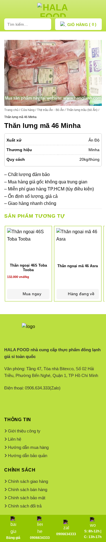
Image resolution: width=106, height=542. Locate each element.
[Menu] (7, 10)
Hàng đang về (81, 294)
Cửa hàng (27, 110)
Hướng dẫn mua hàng (28, 447)
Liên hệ (14, 439)
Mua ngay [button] (32, 294)
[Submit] (45, 24)
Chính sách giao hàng (28, 481)
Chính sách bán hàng (27, 489)
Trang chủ (11, 110)
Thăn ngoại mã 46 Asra (77, 266)
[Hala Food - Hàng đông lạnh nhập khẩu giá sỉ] (53, 10)
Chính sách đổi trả (25, 506)
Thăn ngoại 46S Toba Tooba (28, 267)
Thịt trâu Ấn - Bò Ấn (50, 110)
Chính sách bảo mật (26, 497)
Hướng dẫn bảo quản (27, 455)
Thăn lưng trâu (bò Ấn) (82, 110)
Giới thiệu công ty (24, 431)
